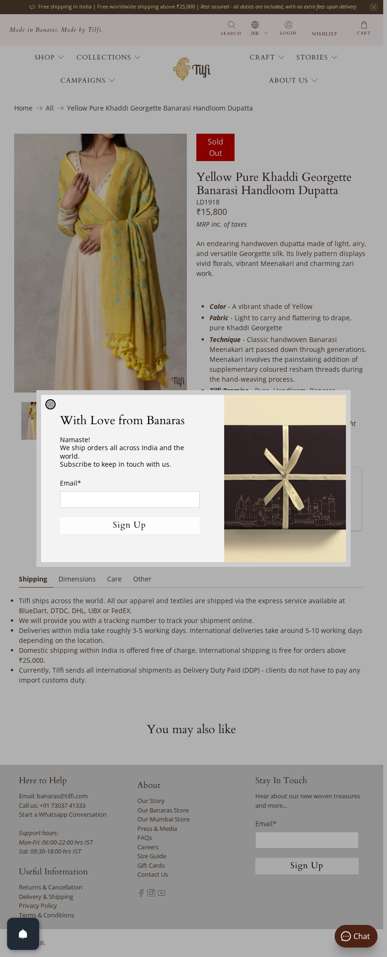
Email (70, 482)
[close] (50, 404)
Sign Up (129, 525)
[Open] (23, 934)
